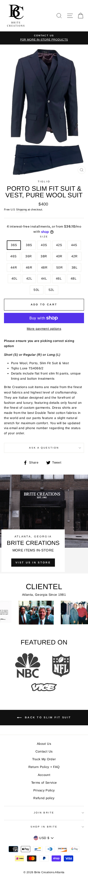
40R (59, 256)
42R (74, 256)
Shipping (21, 209)
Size (44, 236)
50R (59, 267)
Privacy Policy (44, 790)
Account (44, 775)
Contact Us (44, 751)
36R (28, 256)
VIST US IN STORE (33, 562)
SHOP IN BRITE (44, 826)
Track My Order (44, 759)
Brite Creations (15, 387)
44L (44, 278)
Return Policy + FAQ (44, 767)
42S (59, 245)
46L (59, 278)
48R (44, 267)
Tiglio (44, 181)
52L (51, 290)
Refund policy (43, 798)
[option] (44, 38)
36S (14, 245)
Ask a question (44, 447)
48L (74, 278)
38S (29, 245)
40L (14, 278)
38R (44, 256)
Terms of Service (44, 782)
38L (74, 267)
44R (14, 267)
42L (29, 278)
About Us (44, 743)
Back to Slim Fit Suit (47, 717)
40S (44, 245)
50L (36, 290)
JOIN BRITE (44, 812)
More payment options (44, 328)
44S (74, 245)
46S (13, 256)
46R (29, 267)
